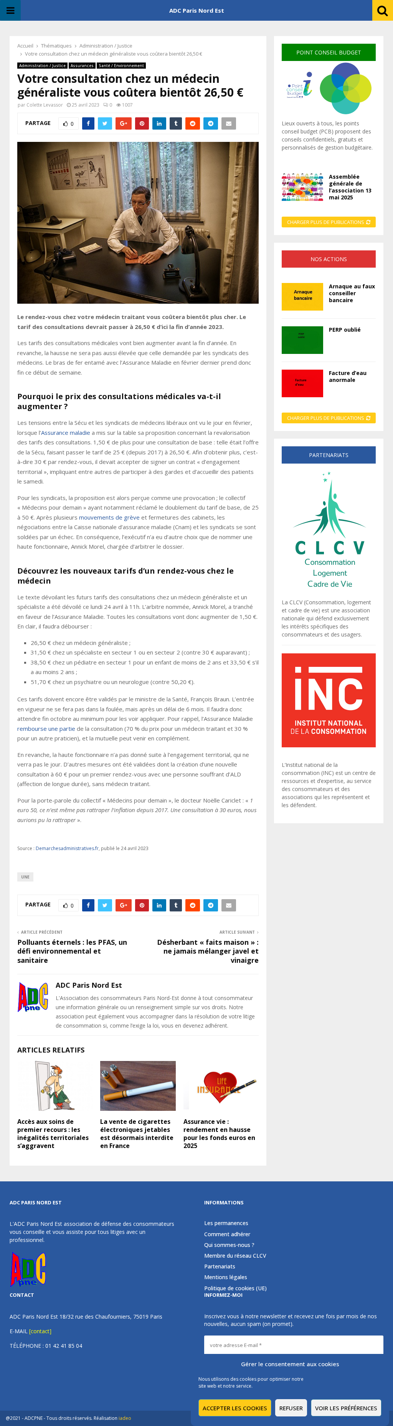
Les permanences (226, 1223)
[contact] (40, 1331)
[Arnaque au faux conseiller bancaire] (302, 297)
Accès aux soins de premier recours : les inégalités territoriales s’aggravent (53, 1133)
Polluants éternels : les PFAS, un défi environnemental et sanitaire (72, 951)
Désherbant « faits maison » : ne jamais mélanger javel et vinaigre (208, 951)
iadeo (125, 1418)
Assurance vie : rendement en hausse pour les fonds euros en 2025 (219, 1133)
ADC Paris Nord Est (196, 10)
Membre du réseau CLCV (235, 1255)
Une (25, 877)
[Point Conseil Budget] (329, 115)
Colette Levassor (44, 105)
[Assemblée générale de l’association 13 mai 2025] (302, 187)
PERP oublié (345, 329)
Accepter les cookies (235, 1408)
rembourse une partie (46, 728)
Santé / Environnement (121, 65)
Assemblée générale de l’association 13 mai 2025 (350, 187)
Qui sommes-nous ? (229, 1244)
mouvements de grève (109, 517)
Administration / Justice (42, 65)
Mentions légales (225, 1277)
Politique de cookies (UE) (235, 1288)
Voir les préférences (346, 1408)
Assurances (82, 65)
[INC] (329, 745)
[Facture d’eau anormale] (302, 383)
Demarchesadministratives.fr (67, 848)
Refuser (291, 1408)
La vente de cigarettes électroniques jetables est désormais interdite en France (136, 1133)
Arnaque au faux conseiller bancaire (352, 293)
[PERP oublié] (302, 340)
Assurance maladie (65, 432)
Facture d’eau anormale (348, 376)
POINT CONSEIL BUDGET (328, 52)
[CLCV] (329, 594)
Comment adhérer (227, 1234)
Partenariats (219, 1266)
